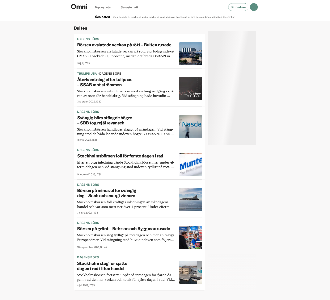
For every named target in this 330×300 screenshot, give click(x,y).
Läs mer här (229, 16)
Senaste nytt (129, 7)
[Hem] (79, 6)
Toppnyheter (103, 7)
